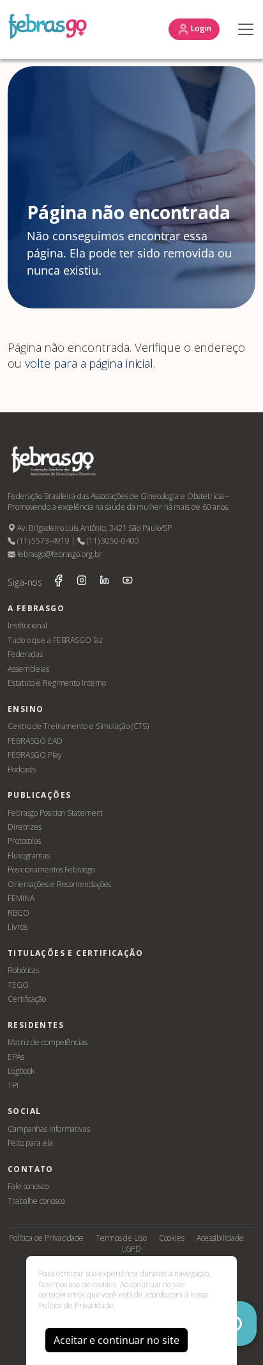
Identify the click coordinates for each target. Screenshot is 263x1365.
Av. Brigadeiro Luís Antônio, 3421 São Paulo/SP (93, 528)
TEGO (18, 984)
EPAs (16, 1056)
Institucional (27, 625)
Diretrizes (24, 826)
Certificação (27, 998)
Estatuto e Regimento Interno (57, 682)
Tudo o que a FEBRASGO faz (55, 640)
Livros (17, 926)
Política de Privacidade (46, 1237)
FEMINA (21, 898)
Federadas (25, 654)
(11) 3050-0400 (112, 540)
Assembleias (28, 668)
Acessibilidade (220, 1237)
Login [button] (200, 28)
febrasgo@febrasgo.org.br (58, 554)
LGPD (132, 1248)
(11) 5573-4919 (42, 540)
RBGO (18, 912)
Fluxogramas (29, 855)
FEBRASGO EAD (35, 740)
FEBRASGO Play (35, 754)
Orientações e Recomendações (59, 884)
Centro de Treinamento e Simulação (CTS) (78, 726)
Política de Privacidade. (77, 1305)
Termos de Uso (121, 1237)
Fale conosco (28, 1186)
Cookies (171, 1237)
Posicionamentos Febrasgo (51, 869)
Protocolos (24, 840)
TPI (13, 1085)
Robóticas (23, 970)
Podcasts (22, 769)
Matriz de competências (47, 1042)
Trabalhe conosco (36, 1200)
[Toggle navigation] (242, 29)
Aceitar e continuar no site (116, 1340)
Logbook (21, 1070)
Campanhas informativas (49, 1128)
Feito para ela (30, 1143)
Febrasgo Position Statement (55, 812)
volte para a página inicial (89, 363)
